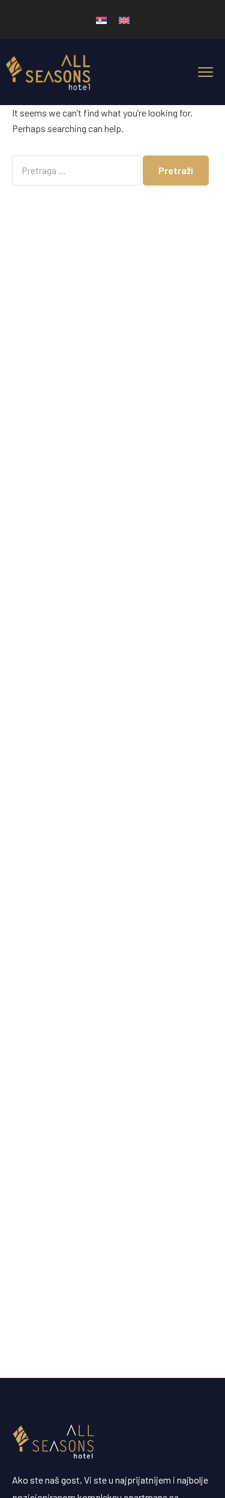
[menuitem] (101, 19)
